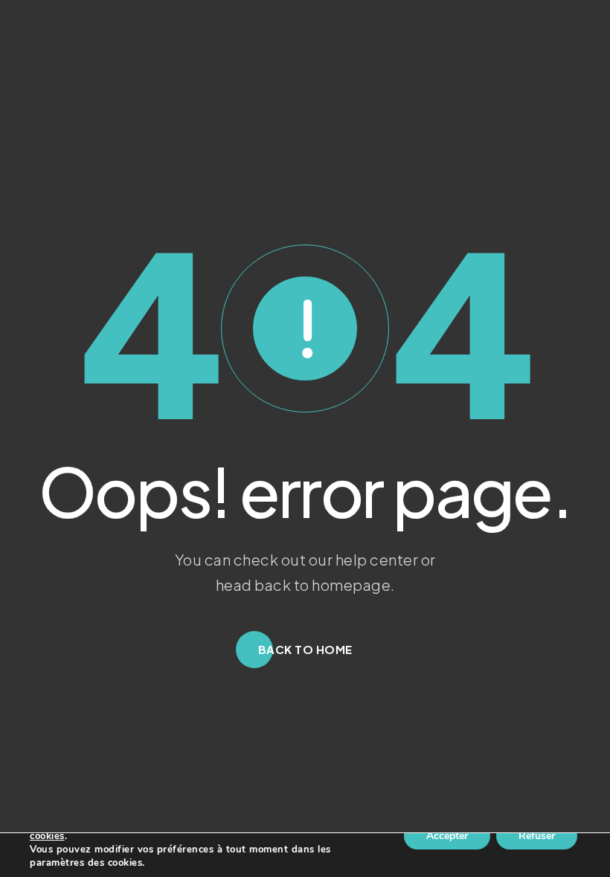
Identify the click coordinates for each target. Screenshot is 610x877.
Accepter (447, 836)
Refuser (536, 836)
